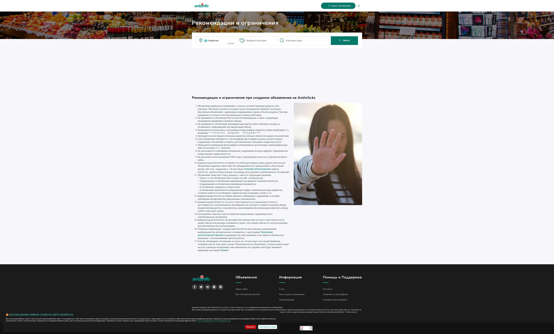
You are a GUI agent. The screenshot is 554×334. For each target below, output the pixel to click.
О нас (282, 289)
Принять (250, 327)
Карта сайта (242, 289)
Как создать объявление (292, 294)
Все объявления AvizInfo (248, 294)
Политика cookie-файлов (335, 294)
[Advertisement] (277, 71)
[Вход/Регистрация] (357, 5)
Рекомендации (286, 299)
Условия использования (335, 299)
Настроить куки (267, 327)
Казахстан (213, 41)
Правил (224, 250)
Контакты (328, 289)
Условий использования (257, 169)
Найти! (346, 40)
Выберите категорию (256, 41)
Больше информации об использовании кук (214, 321)
